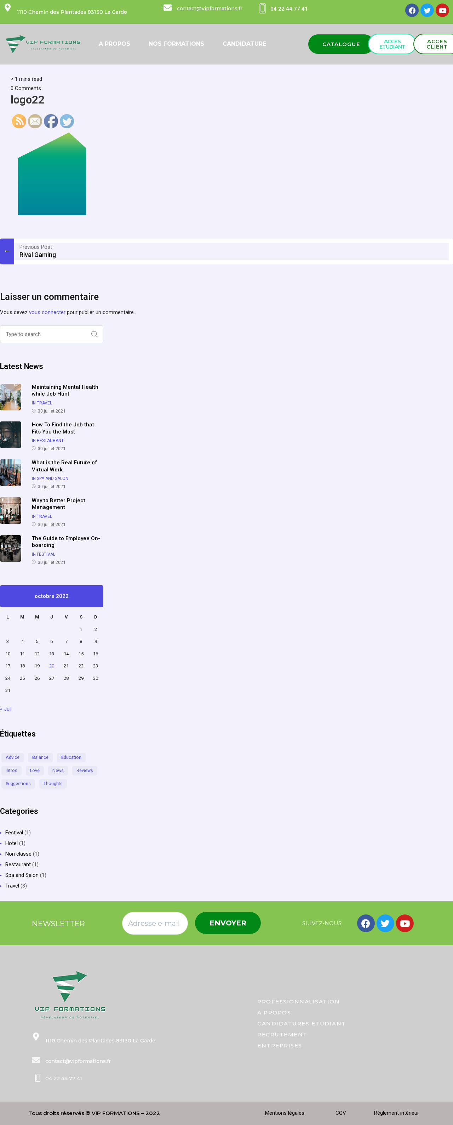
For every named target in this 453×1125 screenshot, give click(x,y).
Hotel (11, 843)
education (71, 757)
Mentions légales (284, 1113)
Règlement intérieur (396, 1113)
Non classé (18, 854)
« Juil (6, 709)
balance (40, 757)
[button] (341, 44)
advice (12, 757)
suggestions (18, 783)
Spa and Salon (22, 875)
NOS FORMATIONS (176, 43)
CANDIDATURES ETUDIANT (301, 1023)
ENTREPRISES (279, 1045)
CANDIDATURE (244, 43)
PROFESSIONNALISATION (298, 1001)
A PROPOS (114, 43)
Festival (14, 832)
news (58, 770)
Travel (12, 886)
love (35, 770)
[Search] (94, 334)
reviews (84, 770)
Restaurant (18, 864)
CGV (341, 1113)
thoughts (53, 783)
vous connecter (47, 312)
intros (11, 770)
